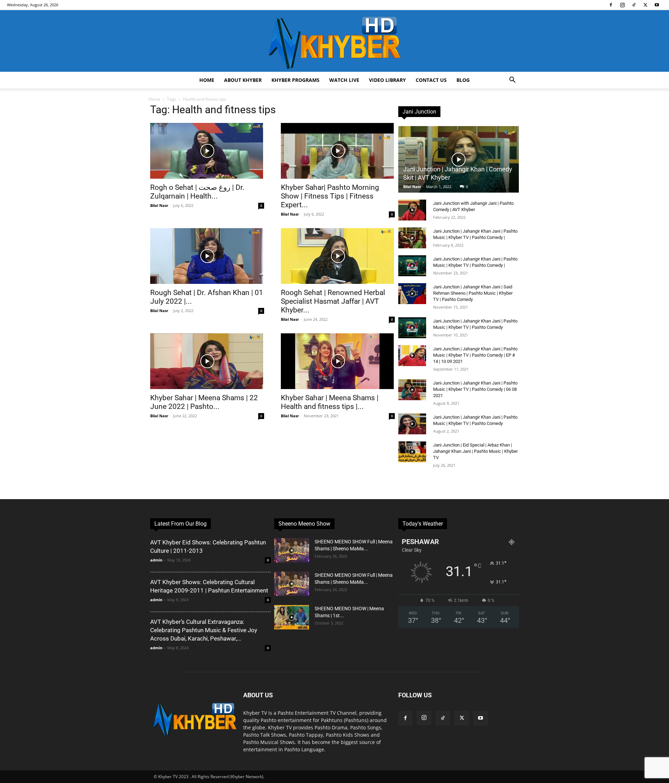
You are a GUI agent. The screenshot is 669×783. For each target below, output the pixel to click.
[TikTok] (634, 5)
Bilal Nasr (159, 205)
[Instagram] (622, 5)
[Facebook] (611, 5)
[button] (512, 80)
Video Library (387, 80)
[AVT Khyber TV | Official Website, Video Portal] (334, 41)
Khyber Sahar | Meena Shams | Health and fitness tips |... (329, 402)
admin (156, 560)
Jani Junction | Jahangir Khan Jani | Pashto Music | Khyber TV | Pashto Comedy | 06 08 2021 (475, 389)
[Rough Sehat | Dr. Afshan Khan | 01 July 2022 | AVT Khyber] (207, 256)
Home (206, 80)
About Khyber (243, 80)
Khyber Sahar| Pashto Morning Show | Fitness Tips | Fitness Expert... (330, 196)
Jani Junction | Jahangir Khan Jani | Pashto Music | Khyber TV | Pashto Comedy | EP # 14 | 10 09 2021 (475, 355)
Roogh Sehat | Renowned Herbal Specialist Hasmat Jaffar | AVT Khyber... (333, 301)
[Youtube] (657, 5)
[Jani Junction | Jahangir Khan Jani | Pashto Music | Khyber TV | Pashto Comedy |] (412, 237)
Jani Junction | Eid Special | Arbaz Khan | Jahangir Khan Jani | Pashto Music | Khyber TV (475, 451)
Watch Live (344, 80)
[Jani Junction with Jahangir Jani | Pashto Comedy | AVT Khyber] (412, 210)
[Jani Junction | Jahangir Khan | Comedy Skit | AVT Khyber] (458, 159)
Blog (463, 80)
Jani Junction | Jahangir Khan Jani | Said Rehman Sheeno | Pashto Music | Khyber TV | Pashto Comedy (473, 293)
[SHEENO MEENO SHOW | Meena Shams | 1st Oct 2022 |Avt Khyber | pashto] (291, 617)
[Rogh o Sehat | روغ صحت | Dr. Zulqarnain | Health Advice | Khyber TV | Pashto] (207, 151)
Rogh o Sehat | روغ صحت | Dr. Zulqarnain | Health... (197, 191)
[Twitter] (645, 5)
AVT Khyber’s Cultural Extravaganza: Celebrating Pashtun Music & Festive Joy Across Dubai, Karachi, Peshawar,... (203, 630)
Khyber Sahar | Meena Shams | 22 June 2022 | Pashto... (204, 402)
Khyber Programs (295, 80)
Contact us (431, 80)
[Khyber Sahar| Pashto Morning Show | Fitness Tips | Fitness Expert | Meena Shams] (338, 151)
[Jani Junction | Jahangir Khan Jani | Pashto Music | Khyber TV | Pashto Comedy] (412, 327)
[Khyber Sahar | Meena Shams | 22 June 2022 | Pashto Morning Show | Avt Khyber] (207, 361)
